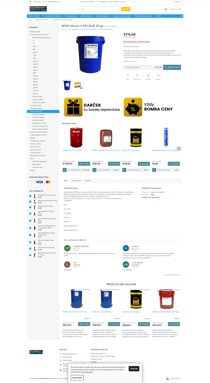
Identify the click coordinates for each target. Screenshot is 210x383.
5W (34, 49)
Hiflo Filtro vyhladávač (39, 161)
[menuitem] (34, 16)
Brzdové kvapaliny (38, 117)
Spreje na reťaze (38, 100)
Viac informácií (86, 372)
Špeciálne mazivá (38, 120)
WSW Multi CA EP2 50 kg (102, 312)
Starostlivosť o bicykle (37, 156)
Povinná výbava (35, 153)
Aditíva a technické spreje (38, 132)
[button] (76, 330)
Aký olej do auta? (35, 150)
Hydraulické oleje (36, 108)
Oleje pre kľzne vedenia (40, 129)
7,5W (34, 55)
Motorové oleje (35, 32)
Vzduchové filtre (37, 167)
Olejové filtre (36, 164)
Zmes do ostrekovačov (40, 126)
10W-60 (35, 70)
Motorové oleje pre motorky (41, 38)
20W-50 (35, 85)
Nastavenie (77, 378)
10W (34, 58)
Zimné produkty (35, 144)
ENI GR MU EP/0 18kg (130, 312)
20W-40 (35, 82)
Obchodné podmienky (87, 2)
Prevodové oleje (35, 105)
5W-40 (35, 52)
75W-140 (35, 91)
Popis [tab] (66, 180)
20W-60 (35, 88)
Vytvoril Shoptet (175, 378)
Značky (32, 170)
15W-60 (35, 79)
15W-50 (35, 76)
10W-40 (35, 64)
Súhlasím (134, 368)
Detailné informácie (129, 61)
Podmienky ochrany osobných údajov (112, 2)
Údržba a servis (35, 147)
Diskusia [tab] (88, 180)
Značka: (105, 29)
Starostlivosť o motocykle (39, 35)
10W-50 (35, 67)
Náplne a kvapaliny (36, 111)
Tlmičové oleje (37, 97)
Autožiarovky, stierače (37, 141)
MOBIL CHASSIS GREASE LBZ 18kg (165, 312)
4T (34, 43)
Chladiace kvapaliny (38, 102)
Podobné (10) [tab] (76, 180)
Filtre (32, 159)
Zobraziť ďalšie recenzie (172, 275)
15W (34, 73)
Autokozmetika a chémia (38, 135)
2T (34, 41)
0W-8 (34, 46)
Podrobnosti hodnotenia (88, 29)
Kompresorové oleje (39, 123)
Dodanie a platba (96, 359)
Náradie (32, 138)
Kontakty (94, 362)
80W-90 (35, 94)
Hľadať (126, 9)
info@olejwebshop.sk (70, 354)
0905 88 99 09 (67, 357)
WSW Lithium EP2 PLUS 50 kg (74, 312)
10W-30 (35, 61)
